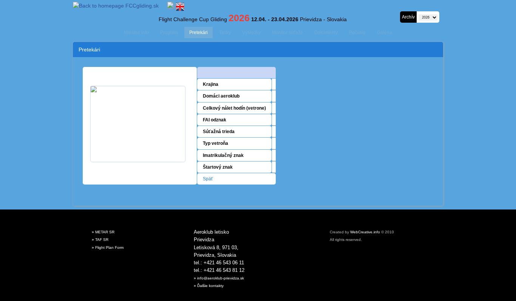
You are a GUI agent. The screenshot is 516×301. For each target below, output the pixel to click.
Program (169, 32)
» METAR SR (103, 232)
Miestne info (136, 32)
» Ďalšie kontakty (209, 286)
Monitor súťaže (287, 32)
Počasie (357, 32)
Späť (208, 179)
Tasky (225, 32)
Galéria (384, 32)
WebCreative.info (365, 232)
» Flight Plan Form (108, 247)
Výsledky (251, 32)
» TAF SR (100, 239)
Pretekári (198, 32)
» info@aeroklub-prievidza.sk (219, 278)
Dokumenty (326, 32)
